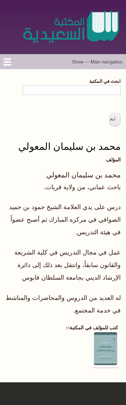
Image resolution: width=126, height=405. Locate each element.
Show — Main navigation (97, 61)
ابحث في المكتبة (105, 81)
